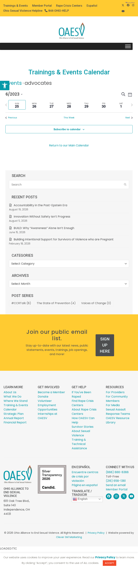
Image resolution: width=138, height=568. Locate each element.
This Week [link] (69, 117)
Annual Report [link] (14, 418)
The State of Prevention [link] (56, 303)
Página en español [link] (85, 485)
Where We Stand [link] (15, 401)
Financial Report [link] (15, 422)
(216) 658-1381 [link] (116, 481)
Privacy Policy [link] (96, 533)
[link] (4, 85)
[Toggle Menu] (128, 46)
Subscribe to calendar (67, 129)
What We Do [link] (12, 396)
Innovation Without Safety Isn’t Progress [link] (42, 216)
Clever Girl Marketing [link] (69, 537)
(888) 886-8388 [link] (117, 472)
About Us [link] (10, 392)
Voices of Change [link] (96, 303)
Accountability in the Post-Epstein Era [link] (40, 205)
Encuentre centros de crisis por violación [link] (85, 476)
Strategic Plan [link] (14, 414)
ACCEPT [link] (109, 563)
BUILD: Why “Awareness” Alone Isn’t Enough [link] (44, 228)
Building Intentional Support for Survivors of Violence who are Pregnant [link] (64, 239)
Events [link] (13, 83)
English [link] (82, 498)
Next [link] (127, 117)
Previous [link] (12, 117)
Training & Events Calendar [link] (16, 407)
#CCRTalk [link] (21, 303)
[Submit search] (125, 184)
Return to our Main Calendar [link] (69, 145)
